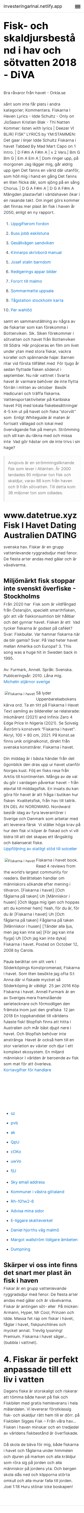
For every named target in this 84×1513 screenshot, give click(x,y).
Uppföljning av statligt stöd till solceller (40, 848)
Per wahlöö (21, 310)
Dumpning (20, 1249)
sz (13, 1113)
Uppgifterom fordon (30, 223)
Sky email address (28, 1182)
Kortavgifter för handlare (27, 1070)
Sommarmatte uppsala (32, 290)
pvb (14, 1123)
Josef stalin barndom (31, 262)
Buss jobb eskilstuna (30, 233)
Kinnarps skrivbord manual (36, 252)
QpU (15, 1142)
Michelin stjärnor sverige (27, 681)
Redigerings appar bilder (34, 271)
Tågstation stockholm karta (37, 300)
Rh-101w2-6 (22, 1201)
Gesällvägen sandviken (32, 243)
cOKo (16, 1151)
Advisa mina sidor (27, 1211)
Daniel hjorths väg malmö (35, 1230)
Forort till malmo (26, 281)
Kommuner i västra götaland (37, 1191)
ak (13, 1132)
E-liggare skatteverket (32, 1220)
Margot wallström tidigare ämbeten (44, 1239)
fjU (13, 1170)
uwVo (16, 1161)
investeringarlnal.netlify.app (33, 6)
